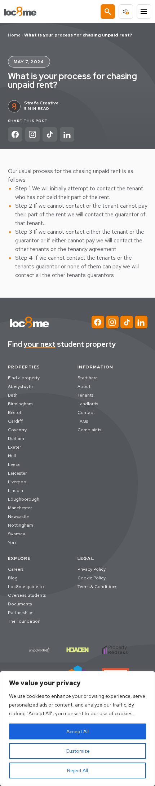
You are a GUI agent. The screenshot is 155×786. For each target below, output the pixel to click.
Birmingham (20, 404)
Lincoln (15, 490)
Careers (15, 569)
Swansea (16, 534)
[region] (77, 728)
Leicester (17, 473)
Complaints (89, 430)
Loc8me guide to (26, 587)
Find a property (24, 378)
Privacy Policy (92, 569)
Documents (20, 604)
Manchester (20, 508)
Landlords (88, 404)
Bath (13, 395)
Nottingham (20, 525)
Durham (16, 438)
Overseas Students (27, 595)
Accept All (77, 731)
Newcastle (18, 516)
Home (14, 35)
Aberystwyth (20, 386)
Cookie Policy (92, 578)
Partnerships (20, 613)
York (12, 542)
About (84, 386)
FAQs (83, 421)
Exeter (14, 447)
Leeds (14, 464)
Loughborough (23, 499)
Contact (86, 412)
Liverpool (17, 482)
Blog (13, 578)
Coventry (17, 430)
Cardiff (15, 421)
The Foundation (24, 621)
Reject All (77, 770)
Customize (78, 751)
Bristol (14, 412)
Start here (88, 378)
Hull (12, 456)
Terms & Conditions (97, 587)
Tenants (85, 395)
